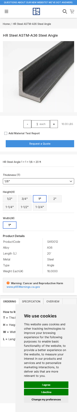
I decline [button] (46, 392)
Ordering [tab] (9, 301)
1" (39, 199)
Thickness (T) (11, 174)
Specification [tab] (31, 301)
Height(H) (9, 191)
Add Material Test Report (24, 133)
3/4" (25, 199)
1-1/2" (25, 207)
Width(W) (9, 218)
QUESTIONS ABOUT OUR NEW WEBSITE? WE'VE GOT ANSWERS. (38, 2)
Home (6, 23)
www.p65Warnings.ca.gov (23, 286)
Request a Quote (39, 143)
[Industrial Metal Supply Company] (36, 11)
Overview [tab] (52, 301)
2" (54, 199)
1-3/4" (39, 207)
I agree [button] (46, 384)
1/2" (9, 199)
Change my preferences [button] (46, 399)
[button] (38, 76)
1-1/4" (10, 207)
